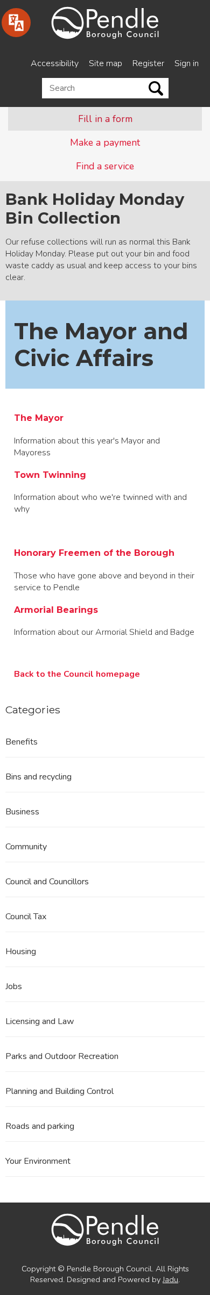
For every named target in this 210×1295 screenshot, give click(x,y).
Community (26, 847)
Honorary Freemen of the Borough (94, 553)
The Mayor (39, 418)
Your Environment (38, 1161)
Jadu (170, 1279)
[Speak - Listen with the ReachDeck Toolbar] (16, 22)
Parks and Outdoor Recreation (61, 1056)
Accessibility (55, 63)
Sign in (186, 63)
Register (148, 63)
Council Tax (25, 916)
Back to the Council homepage (77, 674)
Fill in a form (105, 118)
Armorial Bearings (56, 610)
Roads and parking (39, 1126)
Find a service (105, 166)
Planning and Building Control (59, 1091)
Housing (20, 951)
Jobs (13, 986)
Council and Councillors (47, 882)
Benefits (21, 742)
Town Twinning (50, 475)
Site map (105, 63)
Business (22, 812)
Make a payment (105, 142)
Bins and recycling (38, 777)
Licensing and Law (39, 1021)
